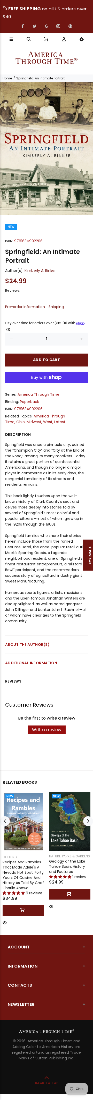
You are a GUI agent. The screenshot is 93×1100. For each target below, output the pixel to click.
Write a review (46, 730)
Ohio (20, 421)
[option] (46, 148)
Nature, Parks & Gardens (69, 856)
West (47, 421)
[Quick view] (4, 922)
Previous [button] (5, 821)
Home (7, 78)
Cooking (10, 857)
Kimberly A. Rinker (40, 270)
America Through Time (38, 394)
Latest (59, 421)
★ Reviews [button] (90, 555)
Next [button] (88, 821)
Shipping (56, 306)
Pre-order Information (25, 306)
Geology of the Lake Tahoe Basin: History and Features (67, 866)
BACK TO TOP (46, 1083)
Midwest (34, 421)
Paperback (29, 401)
